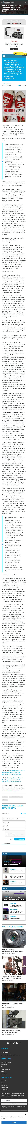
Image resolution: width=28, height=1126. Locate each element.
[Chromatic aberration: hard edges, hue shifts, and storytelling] (14, 1019)
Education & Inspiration (16, 797)
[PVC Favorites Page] (24, 854)
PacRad (3, 1083)
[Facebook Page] (8, 1043)
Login (24, 813)
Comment (23, 85)
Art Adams (6, 84)
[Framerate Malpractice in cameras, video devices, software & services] (6, 904)
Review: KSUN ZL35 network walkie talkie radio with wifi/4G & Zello (16, 877)
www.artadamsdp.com (12, 791)
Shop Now (14, 49)
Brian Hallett (11, 953)
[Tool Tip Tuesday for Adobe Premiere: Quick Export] (6, 911)
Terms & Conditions (20, 1106)
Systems (5, 800)
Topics (2, 1067)
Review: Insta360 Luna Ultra (16, 870)
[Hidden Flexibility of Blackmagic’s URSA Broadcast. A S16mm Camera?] (14, 938)
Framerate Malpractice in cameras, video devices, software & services (16, 906)
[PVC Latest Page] (24, 888)
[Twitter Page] (11, 1043)
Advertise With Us (6, 1062)
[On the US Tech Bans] (6, 917)
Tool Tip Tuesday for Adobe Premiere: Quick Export (16, 912)
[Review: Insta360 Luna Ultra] (6, 870)
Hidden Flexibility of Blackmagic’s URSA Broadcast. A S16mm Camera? (13, 951)
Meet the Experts (5, 1069)
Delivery (5, 797)
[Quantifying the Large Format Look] (14, 992)
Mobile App (4, 1064)
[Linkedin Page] (17, 1043)
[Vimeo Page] (20, 1043)
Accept (14, 1122)
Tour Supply (4, 1085)
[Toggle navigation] (25, 2)
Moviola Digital (5, 1090)
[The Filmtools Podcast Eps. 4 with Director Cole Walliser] (14, 965)
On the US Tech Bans (15, 918)
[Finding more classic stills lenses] (6, 882)
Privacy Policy (3, 1107)
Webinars (3, 1071)
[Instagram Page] (14, 1043)
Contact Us (4, 1073)
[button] (26, 1114)
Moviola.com (4, 1087)
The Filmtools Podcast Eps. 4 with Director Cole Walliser (12, 977)
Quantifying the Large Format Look (12, 1004)
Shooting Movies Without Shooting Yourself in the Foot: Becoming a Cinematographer (13, 772)
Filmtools (10, 980)
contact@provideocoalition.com (11, 1055)
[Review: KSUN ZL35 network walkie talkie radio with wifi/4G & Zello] (6, 876)
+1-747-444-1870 (6, 1052)
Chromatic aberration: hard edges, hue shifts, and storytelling (11, 1032)
